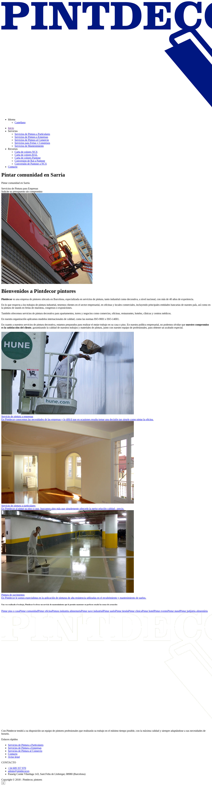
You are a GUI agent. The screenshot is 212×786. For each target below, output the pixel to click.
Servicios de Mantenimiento (29, 146)
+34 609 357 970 (17, 768)
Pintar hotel (148, 611)
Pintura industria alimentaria (66, 611)
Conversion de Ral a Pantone (30, 160)
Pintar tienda (121, 611)
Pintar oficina (45, 611)
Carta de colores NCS (26, 151)
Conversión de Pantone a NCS (31, 163)
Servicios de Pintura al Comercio (32, 140)
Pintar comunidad (29, 611)
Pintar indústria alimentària (194, 611)
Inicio (11, 128)
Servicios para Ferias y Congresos (32, 143)
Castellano (20, 122)
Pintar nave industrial (92, 611)
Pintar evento (161, 611)
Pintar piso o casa (10, 611)
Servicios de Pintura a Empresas (31, 137)
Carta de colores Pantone (28, 157)
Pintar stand (174, 611)
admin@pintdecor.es (18, 771)
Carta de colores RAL (26, 154)
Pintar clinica (135, 611)
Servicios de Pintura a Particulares (32, 134)
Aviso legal (14, 756)
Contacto (12, 166)
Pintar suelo (109, 611)
